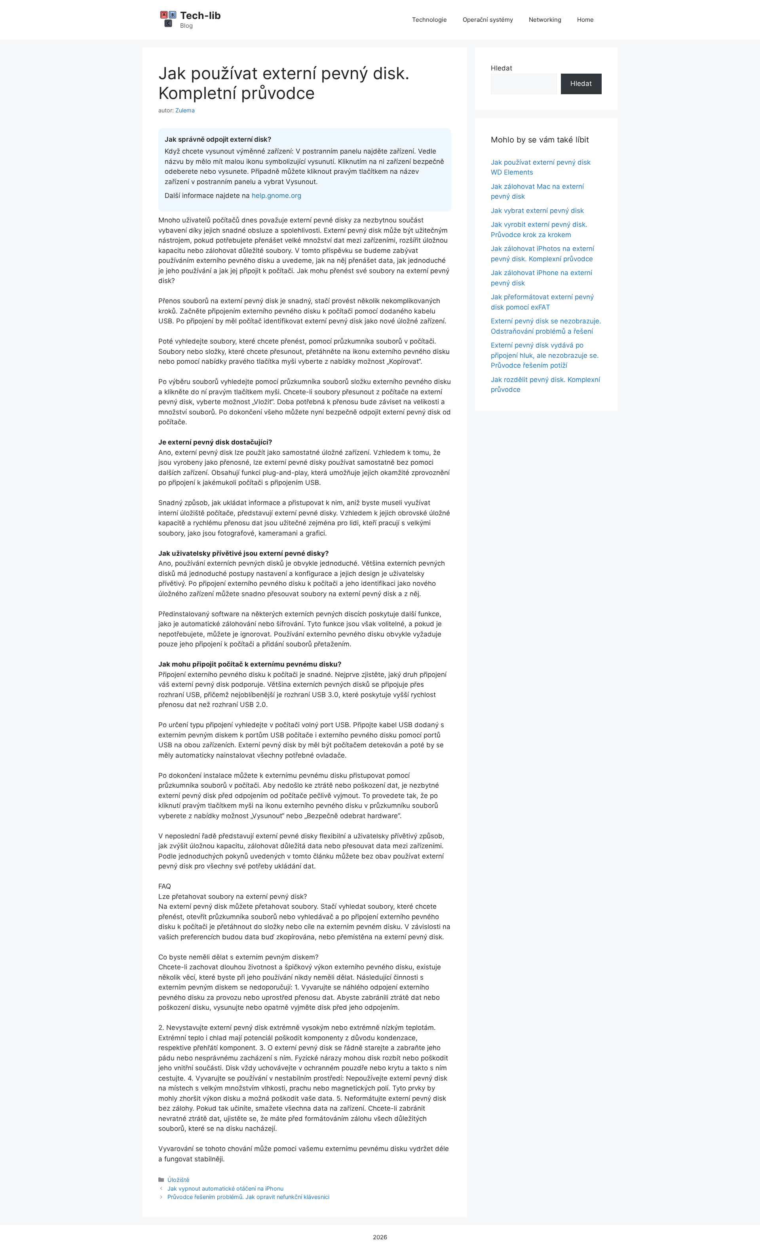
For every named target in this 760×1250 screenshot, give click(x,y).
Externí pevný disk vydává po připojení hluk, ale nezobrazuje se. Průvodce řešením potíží (545, 355)
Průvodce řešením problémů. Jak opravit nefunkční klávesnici (248, 1196)
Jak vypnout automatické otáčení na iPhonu (225, 1188)
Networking (545, 19)
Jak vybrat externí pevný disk (537, 211)
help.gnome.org (276, 195)
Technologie (429, 19)
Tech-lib (200, 15)
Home (585, 19)
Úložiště (178, 1179)
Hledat (501, 68)
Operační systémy (488, 19)
